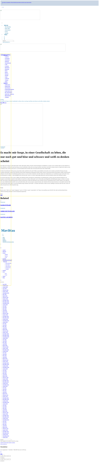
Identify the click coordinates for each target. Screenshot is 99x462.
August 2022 (5, 304)
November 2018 (6, 364)
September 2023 (6, 293)
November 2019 (6, 349)
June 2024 (5, 288)
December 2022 (6, 300)
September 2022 (6, 303)
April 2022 (5, 310)
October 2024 (5, 285)
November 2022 (6, 301)
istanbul (1, 442)
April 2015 (5, 425)
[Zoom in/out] (9, 456)
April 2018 (5, 374)
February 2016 (5, 412)
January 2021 (5, 332)
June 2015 (5, 422)
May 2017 (4, 390)
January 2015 (5, 430)
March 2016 (5, 411)
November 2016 (6, 399)
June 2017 (5, 389)
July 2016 (4, 405)
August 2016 (5, 403)
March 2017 (5, 393)
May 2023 (4, 294)
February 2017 (5, 395)
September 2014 (6, 435)
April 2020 (5, 344)
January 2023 (5, 298)
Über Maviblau (8, 26)
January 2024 (5, 291)
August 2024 (5, 287)
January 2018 (5, 379)
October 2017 (5, 383)
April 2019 (5, 357)
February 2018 (5, 377)
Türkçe (5, 34)
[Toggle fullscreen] (6, 456)
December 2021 (6, 316)
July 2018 (4, 370)
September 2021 (6, 320)
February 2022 (5, 313)
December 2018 (6, 363)
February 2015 (5, 428)
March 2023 (5, 295)
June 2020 (5, 341)
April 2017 (5, 392)
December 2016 (6, 398)
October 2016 (5, 400)
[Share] (1, 454)
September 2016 (6, 402)
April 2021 (5, 328)
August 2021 (5, 322)
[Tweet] (0, 454)
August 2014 (5, 437)
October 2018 (5, 365)
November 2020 (6, 335)
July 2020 (4, 339)
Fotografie (4, 442)
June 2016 (5, 406)
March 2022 (5, 311)
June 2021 (5, 325)
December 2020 (6, 333)
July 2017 (4, 387)
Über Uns (6, 25)
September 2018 (6, 367)
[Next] (3, 457)
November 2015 (6, 416)
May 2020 (4, 342)
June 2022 (5, 307)
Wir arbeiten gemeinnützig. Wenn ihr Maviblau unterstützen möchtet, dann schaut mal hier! (16, 2)
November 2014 (6, 433)
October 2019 (5, 351)
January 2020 (5, 348)
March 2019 (5, 358)
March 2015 (5, 427)
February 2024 (5, 290)
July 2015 (4, 421)
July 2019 (4, 352)
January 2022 (5, 314)
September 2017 (6, 384)
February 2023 (5, 297)
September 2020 (6, 336)
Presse (6, 31)
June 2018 (5, 371)
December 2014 (6, 431)
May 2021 (4, 326)
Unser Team (7, 28)
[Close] (1, 456)
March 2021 (5, 329)
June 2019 (5, 354)
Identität (9, 442)
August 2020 (5, 338)
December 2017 (6, 380)
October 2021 (5, 319)
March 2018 (5, 376)
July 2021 (4, 323)
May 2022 (4, 309)
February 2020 (5, 346)
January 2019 (5, 361)
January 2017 (5, 396)
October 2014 (5, 434)
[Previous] (1, 457)
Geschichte (13, 442)
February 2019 (5, 360)
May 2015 (4, 424)
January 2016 (5, 414)
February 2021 (5, 330)
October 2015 (5, 418)
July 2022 (4, 306)
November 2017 (6, 381)
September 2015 (6, 419)
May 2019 (4, 355)
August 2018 (5, 368)
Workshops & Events (5, 54)
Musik (7, 442)
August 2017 (5, 386)
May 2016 (4, 408)
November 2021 (6, 317)
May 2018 (4, 373)
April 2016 (5, 409)
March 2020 (5, 345)
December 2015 (6, 415)
